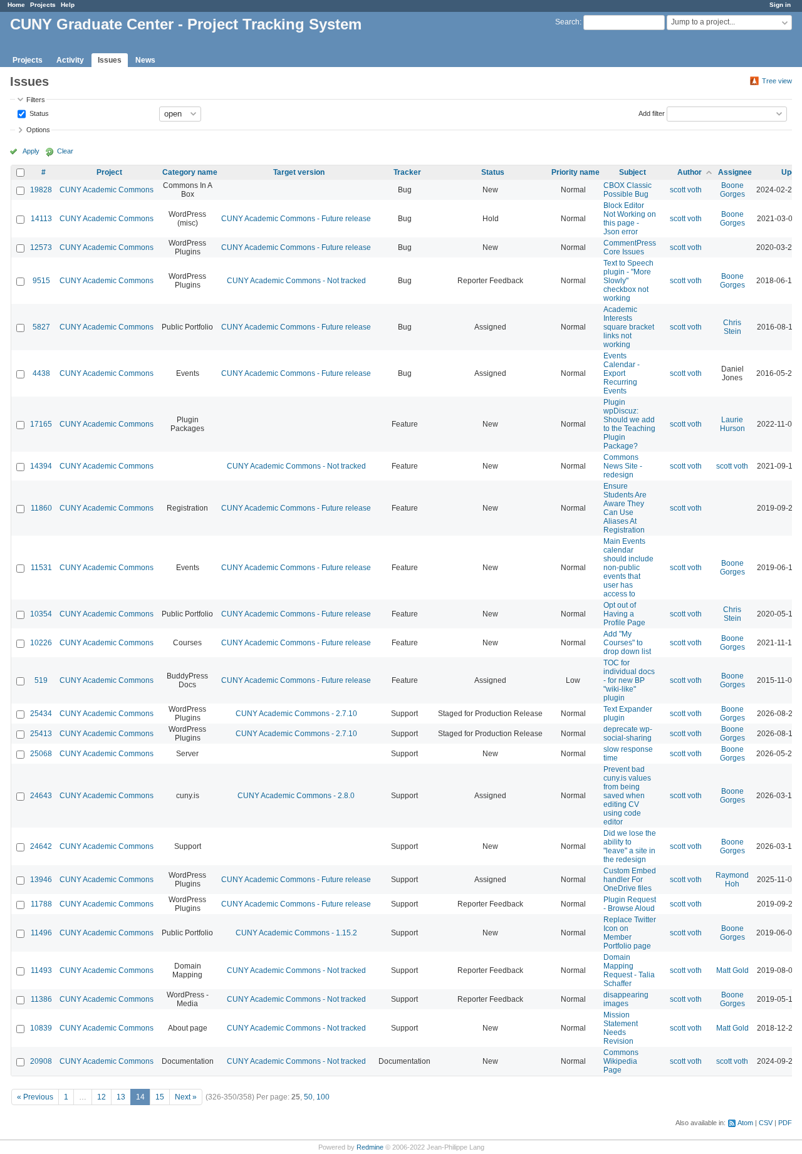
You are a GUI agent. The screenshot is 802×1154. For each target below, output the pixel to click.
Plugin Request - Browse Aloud (629, 904)
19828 (41, 189)
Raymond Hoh (732, 879)
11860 (41, 508)
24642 (41, 846)
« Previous (35, 1097)
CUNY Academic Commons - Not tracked (296, 280)
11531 (41, 567)
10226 (41, 642)
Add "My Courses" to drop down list (627, 643)
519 (41, 680)
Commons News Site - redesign (622, 466)
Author (689, 172)
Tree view (777, 81)
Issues (110, 60)
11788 (41, 904)
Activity (70, 60)
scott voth (686, 189)
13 (121, 1097)
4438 (41, 373)
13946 (41, 879)
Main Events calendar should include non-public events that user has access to (628, 567)
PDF (785, 1122)
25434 (41, 713)
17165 (41, 424)
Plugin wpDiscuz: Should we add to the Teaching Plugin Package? (629, 424)
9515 (41, 280)
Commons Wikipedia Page (620, 1061)
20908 (41, 1061)
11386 (41, 999)
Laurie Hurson (732, 424)
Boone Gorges (732, 190)
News (145, 60)
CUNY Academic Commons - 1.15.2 (296, 932)
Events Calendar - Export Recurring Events (621, 373)
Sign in (780, 4)
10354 (41, 614)
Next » (186, 1097)
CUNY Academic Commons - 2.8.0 (296, 795)
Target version (299, 172)
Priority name (575, 172)
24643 (41, 795)
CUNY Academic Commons (107, 189)
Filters (35, 99)
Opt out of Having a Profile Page (624, 614)
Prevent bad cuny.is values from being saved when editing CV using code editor (627, 795)
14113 (41, 218)
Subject (632, 172)
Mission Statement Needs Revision (620, 1028)
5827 (41, 327)
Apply (31, 151)
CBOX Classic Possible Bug (627, 190)
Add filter (651, 113)
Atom (745, 1122)
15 (159, 1097)
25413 (41, 733)
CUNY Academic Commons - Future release (296, 218)
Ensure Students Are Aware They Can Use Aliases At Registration (625, 508)
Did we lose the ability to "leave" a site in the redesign (629, 846)
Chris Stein (732, 327)
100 (323, 1097)
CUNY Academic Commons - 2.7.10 (296, 713)
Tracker (407, 172)
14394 (41, 466)
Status (38, 113)
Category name (189, 172)
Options (38, 129)
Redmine (370, 1147)
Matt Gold (732, 970)
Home (16, 4)
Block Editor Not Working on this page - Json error (629, 218)
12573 (41, 247)
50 (308, 1097)
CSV (766, 1122)
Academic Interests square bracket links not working (628, 327)
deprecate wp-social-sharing (627, 733)
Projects (43, 4)
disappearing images (625, 999)
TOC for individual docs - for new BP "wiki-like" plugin (629, 680)
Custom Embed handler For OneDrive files (629, 879)
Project (109, 172)
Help (68, 4)
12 (101, 1097)
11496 (41, 932)
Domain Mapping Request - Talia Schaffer (629, 970)
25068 (41, 753)
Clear (65, 151)
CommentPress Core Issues (629, 247)
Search (567, 22)
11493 (41, 970)
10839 (41, 1028)
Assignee (735, 172)
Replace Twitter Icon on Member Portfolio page (629, 932)
